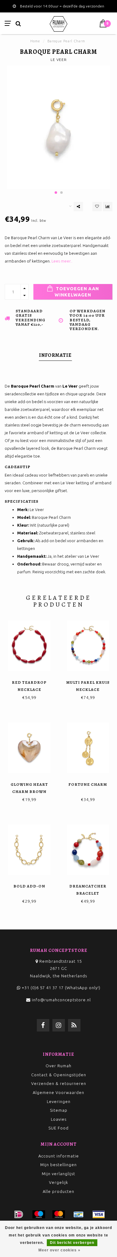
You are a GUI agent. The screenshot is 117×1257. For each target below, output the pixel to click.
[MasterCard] (58, 1214)
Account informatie (58, 1156)
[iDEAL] (19, 1214)
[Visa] (98, 1214)
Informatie (55, 355)
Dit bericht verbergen (72, 1243)
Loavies (58, 1119)
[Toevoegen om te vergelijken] (107, 206)
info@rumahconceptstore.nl (61, 1000)
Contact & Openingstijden (58, 1075)
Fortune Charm (87, 784)
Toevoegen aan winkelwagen (77, 291)
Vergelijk (58, 1182)
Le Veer (59, 60)
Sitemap (58, 1110)
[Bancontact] (78, 1214)
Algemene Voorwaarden (58, 1092)
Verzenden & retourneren (58, 1083)
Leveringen (59, 1101)
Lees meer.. (61, 261)
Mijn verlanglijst (58, 1173)
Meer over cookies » (59, 1250)
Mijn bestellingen (58, 1164)
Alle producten (58, 1191)
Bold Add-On (29, 886)
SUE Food (58, 1128)
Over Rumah (58, 1066)
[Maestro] (38, 1214)
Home (35, 41)
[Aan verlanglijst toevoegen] (97, 206)
